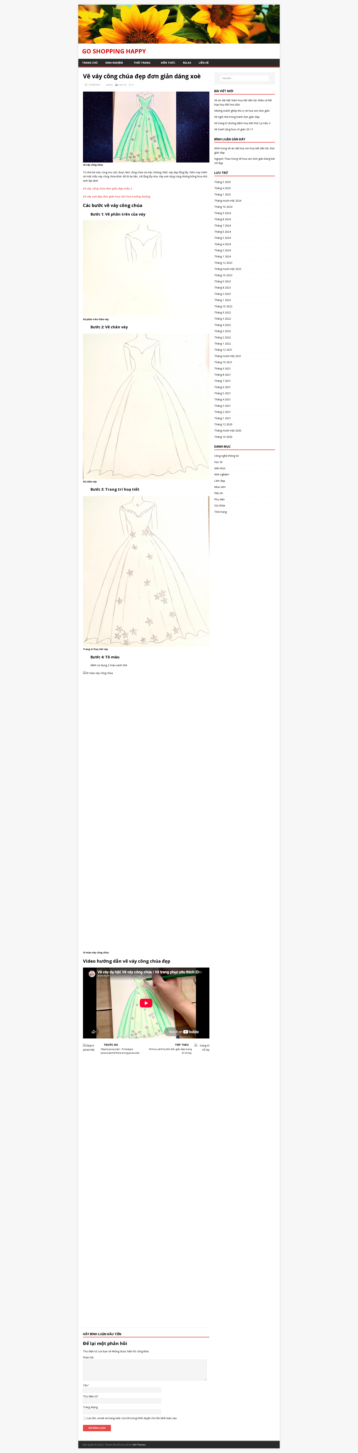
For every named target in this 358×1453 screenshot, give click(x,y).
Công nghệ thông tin (226, 456)
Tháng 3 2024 (222, 250)
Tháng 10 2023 (223, 275)
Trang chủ (90, 62)
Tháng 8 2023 (222, 287)
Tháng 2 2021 (222, 412)
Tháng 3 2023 (222, 294)
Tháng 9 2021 (222, 368)
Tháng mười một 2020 (227, 430)
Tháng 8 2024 (222, 219)
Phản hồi (88, 1357)
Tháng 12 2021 (223, 349)
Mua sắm (220, 487)
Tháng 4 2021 (222, 399)
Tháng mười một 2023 (227, 269)
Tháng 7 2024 (222, 225)
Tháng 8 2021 (222, 374)
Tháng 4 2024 (222, 244)
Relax (187, 62)
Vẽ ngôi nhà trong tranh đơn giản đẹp (237, 117)
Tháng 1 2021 (222, 418)
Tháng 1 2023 (222, 300)
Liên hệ (204, 62)
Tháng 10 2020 (223, 437)
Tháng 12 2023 (223, 263)
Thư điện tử (90, 1396)
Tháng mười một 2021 (227, 356)
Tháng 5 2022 (222, 318)
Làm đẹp (219, 480)
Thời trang (142, 62)
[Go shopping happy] (179, 41)
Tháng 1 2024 (222, 256)
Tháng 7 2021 (222, 381)
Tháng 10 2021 (223, 362)
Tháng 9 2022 (222, 312)
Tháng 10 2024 (223, 206)
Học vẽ (122, 84)
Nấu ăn (218, 493)
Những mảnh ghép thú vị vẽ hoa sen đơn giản (242, 110)
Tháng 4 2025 (222, 188)
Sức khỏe (219, 505)
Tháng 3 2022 (222, 331)
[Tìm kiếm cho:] (244, 78)
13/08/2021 (94, 84)
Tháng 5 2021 (222, 393)
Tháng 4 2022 (222, 325)
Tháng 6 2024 (222, 231)
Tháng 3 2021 (222, 405)
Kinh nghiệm (114, 62)
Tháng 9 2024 (222, 213)
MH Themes (139, 1444)
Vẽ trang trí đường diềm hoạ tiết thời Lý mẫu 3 (242, 123)
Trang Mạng (90, 1407)
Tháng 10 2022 (223, 306)
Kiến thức (168, 62)
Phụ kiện (219, 499)
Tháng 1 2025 (222, 194)
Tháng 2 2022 (222, 337)
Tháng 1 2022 (222, 343)
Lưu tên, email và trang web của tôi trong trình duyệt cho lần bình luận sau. (132, 1418)
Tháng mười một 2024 (227, 200)
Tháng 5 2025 (222, 182)
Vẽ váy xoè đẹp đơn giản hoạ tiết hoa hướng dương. (117, 196)
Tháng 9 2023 (222, 281)
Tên (85, 1385)
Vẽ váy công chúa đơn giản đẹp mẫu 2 (107, 188)
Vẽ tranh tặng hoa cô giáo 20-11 (233, 129)
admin (109, 84)
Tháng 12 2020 (223, 424)
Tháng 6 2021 (222, 387)
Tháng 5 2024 (222, 238)
